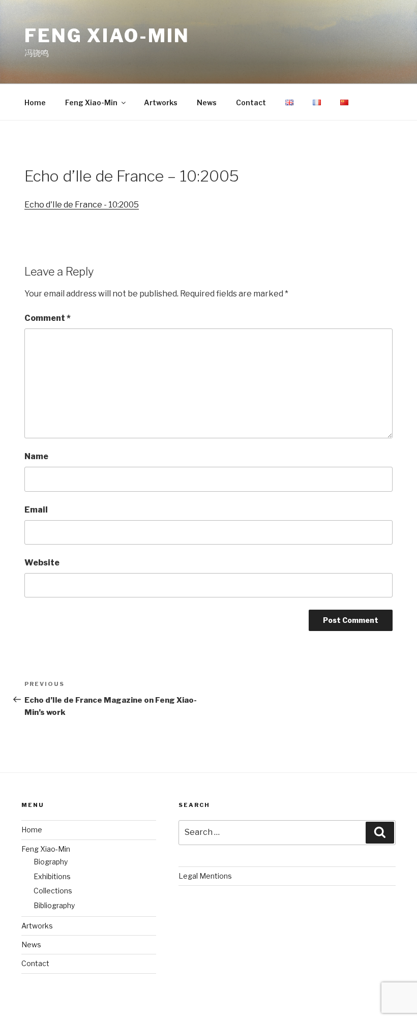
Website (41, 562)
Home (35, 102)
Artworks (160, 102)
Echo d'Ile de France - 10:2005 (81, 204)
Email (36, 510)
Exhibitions (52, 876)
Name (36, 456)
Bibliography (54, 905)
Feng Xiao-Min (106, 35)
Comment (47, 318)
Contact (251, 102)
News (207, 102)
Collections (53, 890)
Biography (51, 861)
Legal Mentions (205, 876)
